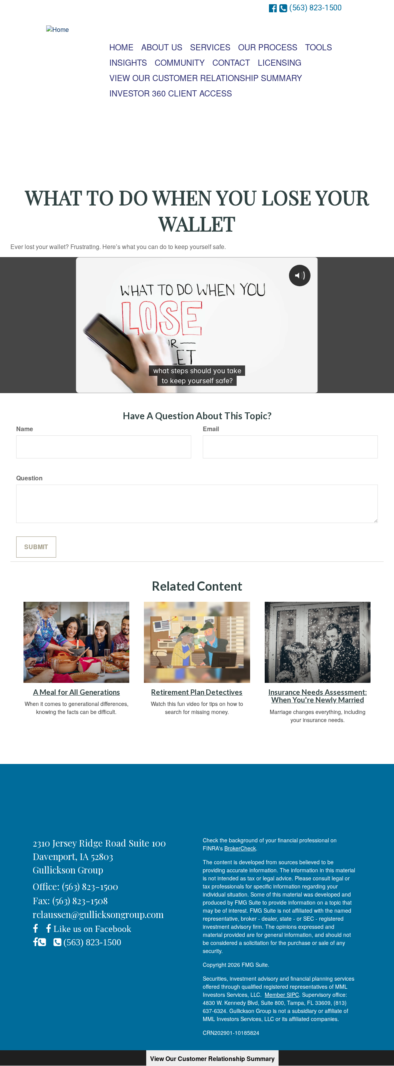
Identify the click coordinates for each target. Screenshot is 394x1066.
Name (24, 429)
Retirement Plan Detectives (196, 692)
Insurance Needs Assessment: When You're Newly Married (317, 696)
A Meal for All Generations (76, 692)
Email (211, 429)
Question (29, 478)
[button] (161, 47)
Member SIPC (282, 994)
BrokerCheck (240, 848)
